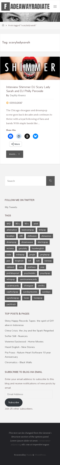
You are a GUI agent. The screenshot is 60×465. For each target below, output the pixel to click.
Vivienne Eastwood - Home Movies (24, 341)
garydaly (22, 248)
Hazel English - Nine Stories (20, 347)
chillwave (32, 236)
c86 (21, 236)
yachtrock (11, 304)
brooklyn (10, 236)
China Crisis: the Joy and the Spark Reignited (29, 330)
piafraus (32, 267)
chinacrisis (46, 236)
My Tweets (11, 207)
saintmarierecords (28, 279)
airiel (36, 223)
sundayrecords (30, 292)
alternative (11, 230)
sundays (46, 292)
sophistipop (12, 292)
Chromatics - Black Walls (18, 362)
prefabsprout (12, 273)
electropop (43, 242)
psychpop (45, 273)
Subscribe (13, 402)
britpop (42, 230)
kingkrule (19, 260)
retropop (10, 279)
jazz (8, 260)
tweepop (38, 298)
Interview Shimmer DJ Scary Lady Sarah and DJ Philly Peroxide (28, 89)
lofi (29, 260)
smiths (41, 285)
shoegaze (28, 285)
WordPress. (40, 455)
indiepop (20, 254)
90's (26, 223)
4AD (8, 223)
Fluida (29, 455)
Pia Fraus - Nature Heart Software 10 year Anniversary (28, 354)
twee (26, 298)
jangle (32, 254)
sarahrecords (12, 285)
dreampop (11, 242)
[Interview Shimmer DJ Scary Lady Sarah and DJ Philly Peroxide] (30, 68)
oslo (21, 267)
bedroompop (28, 230)
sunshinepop (12, 298)
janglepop (45, 254)
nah (38, 260)
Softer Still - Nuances (16, 336)
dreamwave (27, 242)
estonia (10, 248)
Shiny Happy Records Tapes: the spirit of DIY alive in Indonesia (29, 322)
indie (8, 254)
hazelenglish (38, 248)
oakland (10, 267)
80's (18, 223)
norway (48, 260)
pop (42, 267)
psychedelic (30, 273)
